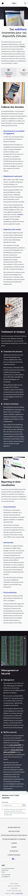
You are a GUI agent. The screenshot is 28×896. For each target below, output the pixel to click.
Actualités (14, 851)
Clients (14, 843)
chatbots (20, 214)
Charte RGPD (14, 888)
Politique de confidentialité (14, 886)
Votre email (5, 802)
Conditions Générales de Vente (14, 890)
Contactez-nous (14, 855)
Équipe (14, 847)
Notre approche (14, 827)
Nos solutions (14, 831)
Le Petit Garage (19, 893)
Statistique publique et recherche (14, 835)
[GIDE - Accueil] (2, 3)
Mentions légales (14, 883)
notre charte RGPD (15, 745)
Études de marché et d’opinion (14, 839)
